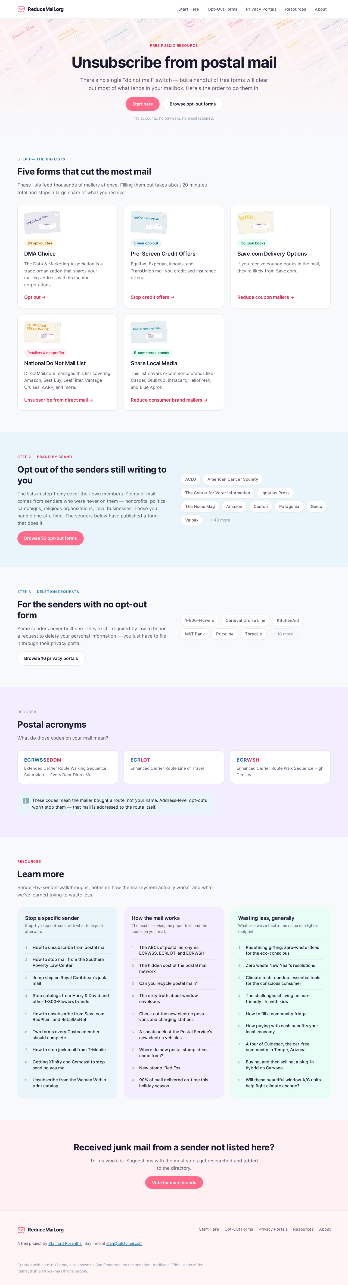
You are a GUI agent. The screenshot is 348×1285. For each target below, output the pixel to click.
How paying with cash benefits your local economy (282, 1028)
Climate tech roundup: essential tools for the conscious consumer (283, 980)
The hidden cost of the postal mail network (173, 968)
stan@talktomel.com (124, 1243)
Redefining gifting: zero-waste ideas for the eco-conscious (282, 950)
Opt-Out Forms (222, 9)
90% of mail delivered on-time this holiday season (173, 1082)
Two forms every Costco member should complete (66, 1034)
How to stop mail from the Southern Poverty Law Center (68, 962)
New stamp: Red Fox (160, 1067)
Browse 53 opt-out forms (50, 538)
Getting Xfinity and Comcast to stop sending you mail (69, 1064)
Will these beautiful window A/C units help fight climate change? (283, 1082)
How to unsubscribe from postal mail (70, 947)
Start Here (188, 9)
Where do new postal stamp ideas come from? (173, 1052)
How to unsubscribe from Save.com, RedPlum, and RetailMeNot (69, 1016)
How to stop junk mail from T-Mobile (69, 1049)
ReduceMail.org (46, 9)
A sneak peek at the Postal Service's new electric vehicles (175, 1034)
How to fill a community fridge (276, 1013)
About (321, 9)
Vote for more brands (174, 1182)
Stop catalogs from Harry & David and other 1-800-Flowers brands (71, 998)
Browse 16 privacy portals (51, 658)
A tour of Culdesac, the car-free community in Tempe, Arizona (277, 1047)
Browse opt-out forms (193, 104)
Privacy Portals (261, 9)
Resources (295, 9)
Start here (142, 104)
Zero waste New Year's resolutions (280, 965)
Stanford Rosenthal (65, 1243)
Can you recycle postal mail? (168, 983)
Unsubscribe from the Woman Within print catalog (69, 1082)
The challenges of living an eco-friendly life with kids (278, 998)
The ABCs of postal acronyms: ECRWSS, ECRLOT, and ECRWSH (171, 950)
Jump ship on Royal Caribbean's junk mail (69, 980)
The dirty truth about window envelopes (168, 998)
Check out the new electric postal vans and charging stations (173, 1016)
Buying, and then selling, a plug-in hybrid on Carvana (280, 1064)
